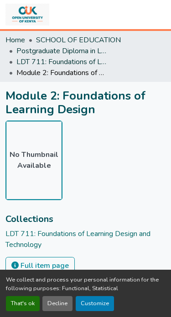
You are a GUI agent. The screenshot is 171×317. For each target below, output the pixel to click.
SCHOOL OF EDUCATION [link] (78, 40)
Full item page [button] (44, 266)
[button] (27, 14)
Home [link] (15, 40)
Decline (57, 303)
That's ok (23, 303)
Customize (95, 303)
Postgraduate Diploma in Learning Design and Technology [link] (62, 51)
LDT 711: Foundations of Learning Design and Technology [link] (62, 62)
